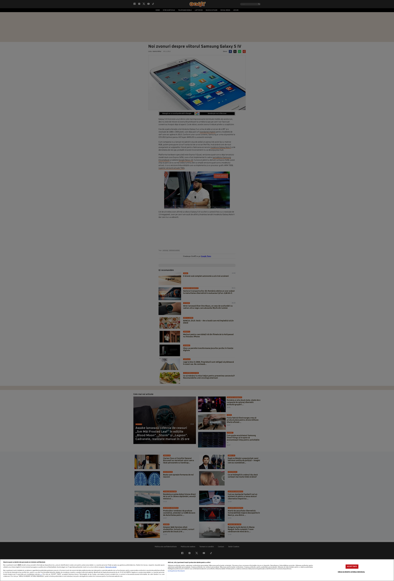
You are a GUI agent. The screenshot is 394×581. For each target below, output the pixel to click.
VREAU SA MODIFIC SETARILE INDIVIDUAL (351, 572)
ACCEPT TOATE (352, 566)
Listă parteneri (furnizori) (176, 571)
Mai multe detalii (110, 567)
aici (41, 574)
